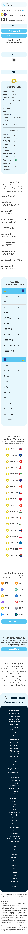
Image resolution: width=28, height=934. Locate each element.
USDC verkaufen (14, 780)
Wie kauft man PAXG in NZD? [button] (8, 252)
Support (14, 872)
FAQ (14, 876)
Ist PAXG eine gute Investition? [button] (9, 220)
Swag (14, 868)
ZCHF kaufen (14, 732)
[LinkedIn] (12, 703)
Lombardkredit (14, 833)
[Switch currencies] (14, 60)
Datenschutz (24, 896)
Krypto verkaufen (14, 769)
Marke (14, 852)
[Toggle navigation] (23, 4)
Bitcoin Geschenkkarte (14, 716)
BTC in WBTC (14, 756)
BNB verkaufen (14, 786)
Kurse (9, 10)
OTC (14, 831)
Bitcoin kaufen (14, 713)
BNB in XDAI (14, 762)
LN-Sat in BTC (14, 754)
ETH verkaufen (14, 775)
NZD (13, 26)
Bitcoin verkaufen (14, 772)
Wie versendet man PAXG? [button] (8, 243)
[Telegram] (7, 703)
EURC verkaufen (14, 783)
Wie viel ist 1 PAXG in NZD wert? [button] (10, 203)
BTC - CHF (14, 815)
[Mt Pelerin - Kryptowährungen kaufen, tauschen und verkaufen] (7, 5)
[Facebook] (14, 703)
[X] (5, 703)
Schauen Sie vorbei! (14, 673)
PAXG (14, 807)
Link (15, 121)
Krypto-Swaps (14, 739)
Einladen (14, 857)
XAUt (14, 809)
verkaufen (13, 36)
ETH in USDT (14, 759)
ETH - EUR (14, 823)
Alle (14, 735)
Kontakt (14, 887)
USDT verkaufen (14, 777)
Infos (14, 846)
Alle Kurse (13, 621)
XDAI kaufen (14, 730)
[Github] (23, 703)
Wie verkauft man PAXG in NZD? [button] (10, 267)
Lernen (14, 878)
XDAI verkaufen (14, 788)
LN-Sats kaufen (14, 719)
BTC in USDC (14, 748)
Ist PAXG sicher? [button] (9, 228)
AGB (18, 896)
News (14, 849)
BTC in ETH (14, 743)
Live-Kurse (14, 798)
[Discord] (9, 703)
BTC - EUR (14, 818)
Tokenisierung (14, 841)
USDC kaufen (14, 727)
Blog (14, 863)
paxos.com (17, 118)
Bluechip (19, 111)
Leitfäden (14, 881)
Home (3, 10)
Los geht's (13, 649)
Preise (14, 865)
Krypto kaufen (14, 710)
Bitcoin (14, 801)
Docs (14, 884)
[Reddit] (21, 703)
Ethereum (14, 804)
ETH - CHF (14, 820)
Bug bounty (17, 899)
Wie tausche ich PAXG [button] (11, 260)
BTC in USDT (14, 745)
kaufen (13, 31)
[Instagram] (16, 703)
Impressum (13, 896)
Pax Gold (16, 10)
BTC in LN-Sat (14, 751)
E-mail (12, 683)
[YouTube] (19, 703)
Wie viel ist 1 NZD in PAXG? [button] (8, 212)
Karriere (14, 855)
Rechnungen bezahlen (14, 839)
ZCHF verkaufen (14, 791)
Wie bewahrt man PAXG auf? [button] (8, 235)
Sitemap (10, 899)
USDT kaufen (14, 724)
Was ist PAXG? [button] (8, 196)
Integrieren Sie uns (14, 836)
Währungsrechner (14, 812)
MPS (14, 860)
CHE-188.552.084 (22, 894)
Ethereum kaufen (14, 722)
